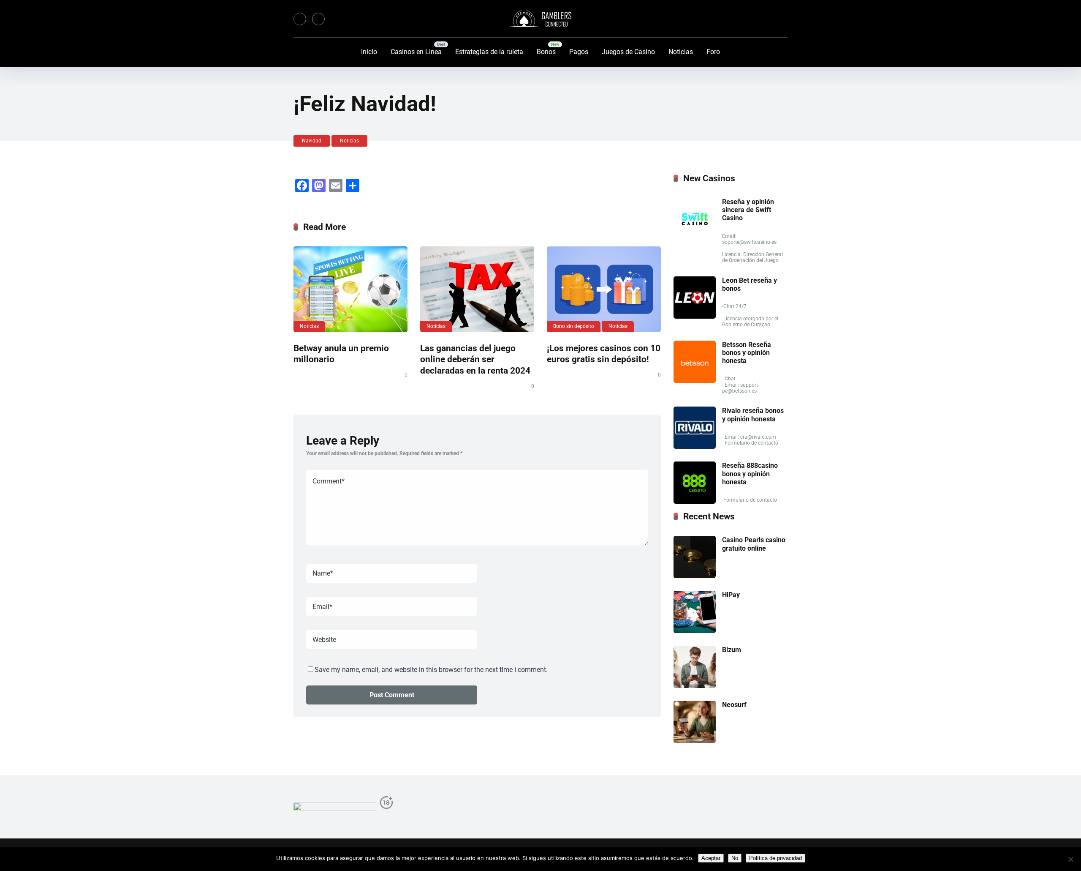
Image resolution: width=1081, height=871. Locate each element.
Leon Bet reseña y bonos (749, 284)
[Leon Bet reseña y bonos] (695, 316)
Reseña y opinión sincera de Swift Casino (748, 210)
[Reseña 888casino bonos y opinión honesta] (695, 501)
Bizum (731, 650)
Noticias (680, 52)
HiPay (731, 595)
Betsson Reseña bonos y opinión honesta (746, 353)
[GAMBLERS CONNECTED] (541, 19)
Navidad (311, 141)
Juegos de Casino (628, 52)
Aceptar (710, 858)
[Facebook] (299, 19)
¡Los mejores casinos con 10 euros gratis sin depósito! (603, 354)
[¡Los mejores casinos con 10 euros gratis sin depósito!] (604, 289)
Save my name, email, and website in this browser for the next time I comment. (431, 670)
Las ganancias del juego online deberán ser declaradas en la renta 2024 (475, 359)
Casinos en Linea (416, 52)
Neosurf (734, 705)
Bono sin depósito (573, 326)
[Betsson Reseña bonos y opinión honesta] (695, 381)
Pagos (578, 52)
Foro (713, 52)
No (734, 858)
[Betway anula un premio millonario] (350, 289)
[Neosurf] (695, 741)
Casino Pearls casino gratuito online (753, 544)
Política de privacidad (775, 858)
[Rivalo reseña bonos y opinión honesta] (695, 446)
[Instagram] (318, 19)
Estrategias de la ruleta (489, 52)
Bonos (546, 52)
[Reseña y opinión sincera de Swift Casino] (695, 238)
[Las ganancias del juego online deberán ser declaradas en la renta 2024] (477, 289)
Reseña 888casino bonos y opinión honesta (750, 473)
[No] (1070, 859)
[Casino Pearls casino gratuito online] (695, 576)
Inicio (369, 52)
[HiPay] (695, 631)
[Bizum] (695, 686)
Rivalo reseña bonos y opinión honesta (753, 415)
